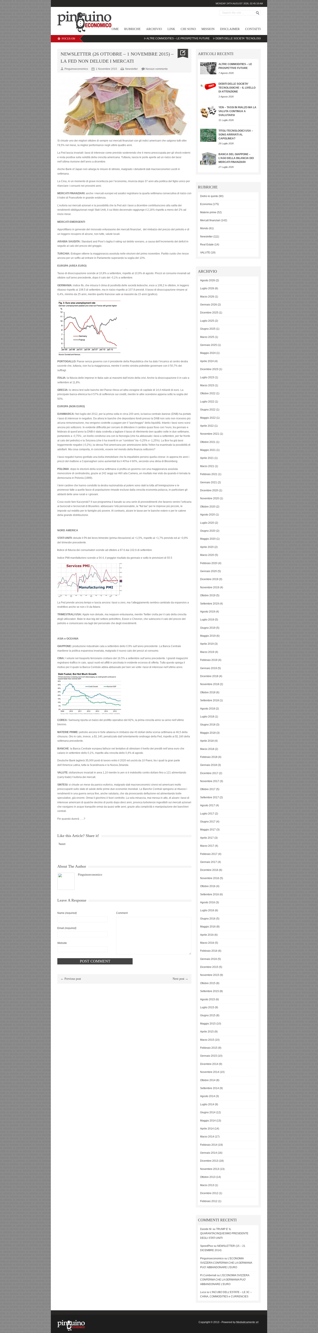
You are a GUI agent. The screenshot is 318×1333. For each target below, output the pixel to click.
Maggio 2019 (208, 635)
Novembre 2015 (209, 975)
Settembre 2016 (209, 894)
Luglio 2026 (207, 288)
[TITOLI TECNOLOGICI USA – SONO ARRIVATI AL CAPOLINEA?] (208, 135)
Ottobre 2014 (207, 1080)
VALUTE (205, 252)
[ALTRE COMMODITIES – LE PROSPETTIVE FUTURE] (208, 68)
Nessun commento (157, 68)
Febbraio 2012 (208, 1201)
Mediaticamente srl (247, 1322)
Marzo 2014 (207, 1136)
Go (257, 13)
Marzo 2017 (207, 845)
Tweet (61, 844)
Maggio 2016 (208, 926)
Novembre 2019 (209, 587)
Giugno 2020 (207, 530)
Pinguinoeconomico (90, 874)
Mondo (204, 228)
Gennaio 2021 (208, 482)
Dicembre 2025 (209, 312)
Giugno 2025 (207, 328)
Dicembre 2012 (209, 1193)
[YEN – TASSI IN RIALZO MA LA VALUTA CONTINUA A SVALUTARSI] (208, 111)
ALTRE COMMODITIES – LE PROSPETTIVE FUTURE (151, 38)
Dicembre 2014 (209, 1064)
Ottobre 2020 (207, 506)
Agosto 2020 (207, 514)
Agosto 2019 (207, 611)
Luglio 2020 (207, 522)
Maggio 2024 (208, 353)
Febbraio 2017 (208, 854)
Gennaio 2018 (208, 765)
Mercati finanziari (210, 220)
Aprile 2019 (207, 643)
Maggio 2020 (208, 538)
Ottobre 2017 (207, 789)
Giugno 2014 (207, 1112)
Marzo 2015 (207, 1039)
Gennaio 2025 (208, 345)
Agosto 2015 (207, 999)
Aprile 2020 (207, 547)
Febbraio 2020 (208, 563)
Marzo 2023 (207, 385)
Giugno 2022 (207, 409)
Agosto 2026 (207, 280)
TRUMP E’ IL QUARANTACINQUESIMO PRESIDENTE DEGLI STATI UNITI (224, 1233)
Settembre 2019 (209, 603)
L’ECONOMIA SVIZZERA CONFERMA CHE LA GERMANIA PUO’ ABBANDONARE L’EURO (226, 1263)
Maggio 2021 (208, 450)
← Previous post (71, 978)
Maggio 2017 (208, 829)
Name (67, 913)
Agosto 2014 (207, 1096)
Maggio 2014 (208, 1120)
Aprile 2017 (207, 837)
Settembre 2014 (209, 1088)
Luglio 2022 (207, 401)
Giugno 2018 (207, 724)
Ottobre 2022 (207, 393)
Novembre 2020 (209, 498)
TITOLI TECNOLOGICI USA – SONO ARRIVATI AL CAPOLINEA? (235, 134)
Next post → (180, 978)
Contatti (253, 29)
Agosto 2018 (207, 708)
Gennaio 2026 (208, 304)
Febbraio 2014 (208, 1144)
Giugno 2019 (207, 627)
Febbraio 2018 (208, 757)
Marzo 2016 (207, 942)
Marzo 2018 (207, 749)
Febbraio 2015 (208, 1047)
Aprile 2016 (207, 934)
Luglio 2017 (207, 813)
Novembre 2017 (209, 781)
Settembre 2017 (209, 797)
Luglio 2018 (207, 716)
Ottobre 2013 (207, 1177)
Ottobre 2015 (207, 983)
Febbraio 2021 (208, 474)
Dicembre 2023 (209, 369)
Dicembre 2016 (209, 870)
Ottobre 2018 (207, 692)
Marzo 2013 (207, 1185)
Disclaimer (230, 29)
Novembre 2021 (209, 433)
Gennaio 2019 (208, 668)
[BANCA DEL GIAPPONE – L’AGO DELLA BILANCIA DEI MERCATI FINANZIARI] (208, 158)
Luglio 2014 (207, 1104)
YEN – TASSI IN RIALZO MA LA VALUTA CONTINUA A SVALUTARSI (237, 111)
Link (171, 29)
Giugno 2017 (207, 821)
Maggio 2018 (208, 732)
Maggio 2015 (208, 1023)
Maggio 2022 (208, 417)
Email (66, 928)
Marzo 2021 (207, 466)
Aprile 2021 (207, 458)
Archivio (154, 29)
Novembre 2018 (209, 684)
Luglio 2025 (207, 320)
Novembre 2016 (209, 878)
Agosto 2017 (207, 805)
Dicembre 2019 (209, 579)
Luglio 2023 (207, 377)
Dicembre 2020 (209, 490)
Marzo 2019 (207, 652)
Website (62, 943)
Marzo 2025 (207, 337)
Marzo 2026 (207, 296)
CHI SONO (188, 29)
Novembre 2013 (209, 1169)
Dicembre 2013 (209, 1160)
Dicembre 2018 (209, 676)
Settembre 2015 (209, 991)
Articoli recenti (215, 54)
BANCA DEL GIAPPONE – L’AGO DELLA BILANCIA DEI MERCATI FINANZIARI (236, 158)
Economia (206, 204)
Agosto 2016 (207, 902)
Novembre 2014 (209, 1072)
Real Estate (207, 244)
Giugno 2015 (207, 1015)
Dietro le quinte (209, 196)
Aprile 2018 (207, 740)
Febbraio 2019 (208, 660)
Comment (122, 913)
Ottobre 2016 (207, 886)
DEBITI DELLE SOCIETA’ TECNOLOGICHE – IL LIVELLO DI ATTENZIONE (232, 38)
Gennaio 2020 (208, 571)
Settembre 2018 (209, 700)
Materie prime (208, 212)
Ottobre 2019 (207, 595)
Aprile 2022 (207, 425)
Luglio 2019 (207, 619)
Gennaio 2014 (208, 1152)
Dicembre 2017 (209, 773)
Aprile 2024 (207, 361)
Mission (208, 29)
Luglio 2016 (207, 910)
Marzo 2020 (207, 555)
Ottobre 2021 (207, 442)
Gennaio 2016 (208, 959)
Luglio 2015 (207, 1007)
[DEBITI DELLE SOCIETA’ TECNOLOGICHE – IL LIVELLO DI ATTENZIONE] (208, 86)
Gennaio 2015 (208, 1055)
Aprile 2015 (207, 1031)
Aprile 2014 (207, 1128)
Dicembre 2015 (209, 967)
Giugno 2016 (207, 918)
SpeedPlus (206, 1245)
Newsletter (131, 68)
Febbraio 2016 (208, 950)
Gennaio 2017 (208, 862)
